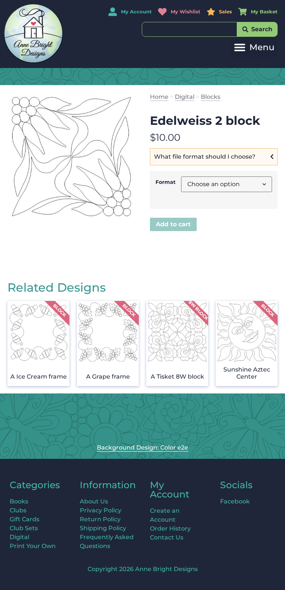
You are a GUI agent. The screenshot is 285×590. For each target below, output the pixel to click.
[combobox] (189, 29)
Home (159, 96)
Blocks (210, 96)
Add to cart (173, 224)
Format (165, 182)
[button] (254, 47)
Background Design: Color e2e (142, 447)
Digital (184, 96)
